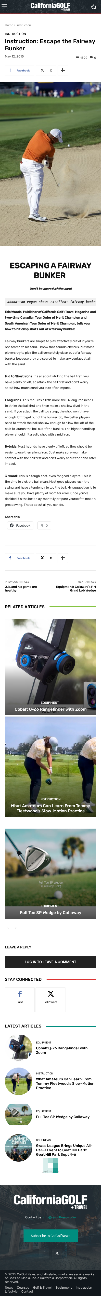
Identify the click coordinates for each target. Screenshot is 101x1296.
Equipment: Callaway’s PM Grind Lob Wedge (76, 588)
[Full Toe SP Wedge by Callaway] (50, 868)
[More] (63, 70)
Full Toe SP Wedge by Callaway (50, 912)
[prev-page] (8, 928)
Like (20, 991)
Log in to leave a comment (50, 962)
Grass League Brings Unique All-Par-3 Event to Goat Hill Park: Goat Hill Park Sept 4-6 (64, 1150)
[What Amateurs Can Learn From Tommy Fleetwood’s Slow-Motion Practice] (50, 767)
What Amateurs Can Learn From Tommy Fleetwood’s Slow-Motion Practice (50, 808)
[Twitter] (57, 1253)
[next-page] (16, 928)
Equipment (50, 702)
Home (9, 25)
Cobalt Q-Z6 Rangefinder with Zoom (51, 709)
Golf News (43, 1140)
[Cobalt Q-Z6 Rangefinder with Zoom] (50, 665)
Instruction (23, 25)
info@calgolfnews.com (59, 1217)
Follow (50, 991)
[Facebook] (44, 1253)
